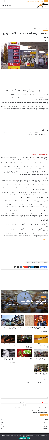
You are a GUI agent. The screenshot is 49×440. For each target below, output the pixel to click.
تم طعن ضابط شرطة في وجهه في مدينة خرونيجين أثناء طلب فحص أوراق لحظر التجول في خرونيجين (24, 345)
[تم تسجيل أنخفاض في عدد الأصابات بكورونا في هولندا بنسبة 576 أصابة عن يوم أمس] (8, 353)
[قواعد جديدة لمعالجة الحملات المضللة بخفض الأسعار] (24, 353)
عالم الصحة (45, 428)
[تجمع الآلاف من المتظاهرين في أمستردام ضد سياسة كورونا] (41, 368)
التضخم (33, 262)
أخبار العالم (45, 422)
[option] (24, 301)
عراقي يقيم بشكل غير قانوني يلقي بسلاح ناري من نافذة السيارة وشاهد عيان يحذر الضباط (8, 345)
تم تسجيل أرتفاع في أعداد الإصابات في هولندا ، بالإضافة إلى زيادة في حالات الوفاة (41, 345)
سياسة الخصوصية (23, 438)
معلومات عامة (44, 430)
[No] (47, 436)
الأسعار (45, 262)
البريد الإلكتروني (45, 402)
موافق (29, 438)
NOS (44, 239)
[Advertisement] (24, 18)
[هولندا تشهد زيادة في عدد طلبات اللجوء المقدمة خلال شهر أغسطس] (41, 353)
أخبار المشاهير (44, 424)
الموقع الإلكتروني (21, 402)
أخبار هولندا (42, 28)
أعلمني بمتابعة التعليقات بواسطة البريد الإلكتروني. (39, 410)
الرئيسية (45, 28)
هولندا (28, 262)
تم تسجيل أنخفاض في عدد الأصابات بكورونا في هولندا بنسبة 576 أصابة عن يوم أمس (8, 359)
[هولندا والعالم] (42, 5)
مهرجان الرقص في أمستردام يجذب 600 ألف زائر (35, 1)
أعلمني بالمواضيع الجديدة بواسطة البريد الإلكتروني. (38, 412)
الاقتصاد (39, 262)
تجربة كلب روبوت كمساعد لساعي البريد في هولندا (33, 302)
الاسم (47, 397)
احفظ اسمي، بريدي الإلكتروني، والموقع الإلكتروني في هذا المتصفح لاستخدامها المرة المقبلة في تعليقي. (30, 407)
